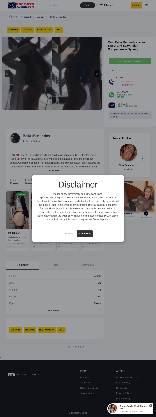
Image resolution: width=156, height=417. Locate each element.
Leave (70, 234)
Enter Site (85, 234)
